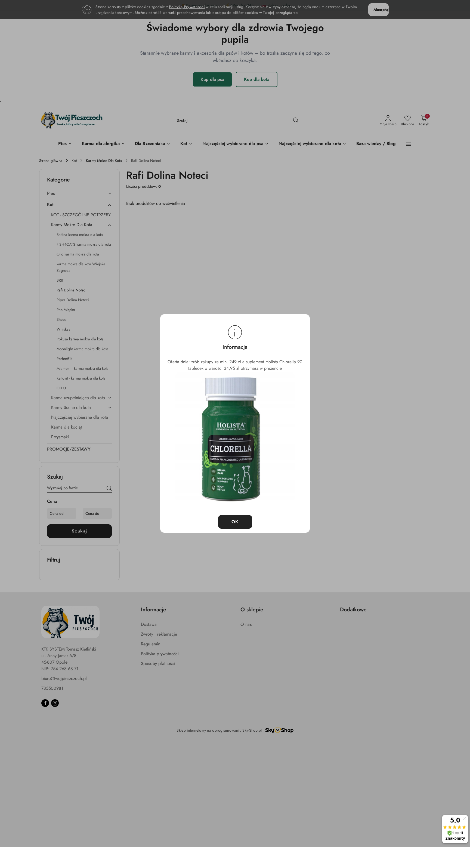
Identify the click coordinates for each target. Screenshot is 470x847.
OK (235, 522)
